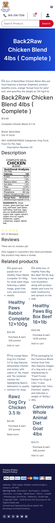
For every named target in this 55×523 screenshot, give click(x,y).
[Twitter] (8, 516)
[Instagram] (13, 516)
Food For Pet (8, 143)
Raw (18, 143)
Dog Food (43, 140)
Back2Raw (14, 131)
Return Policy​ (10, 472)
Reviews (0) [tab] (26, 147)
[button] (51, 7)
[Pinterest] (17, 516)
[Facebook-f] (4, 516)
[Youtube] (21, 516)
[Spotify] (26, 516)
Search (46, 23)
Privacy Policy (10, 469)
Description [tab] (13, 147)
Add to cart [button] (13, 345)
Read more (13, 434)
